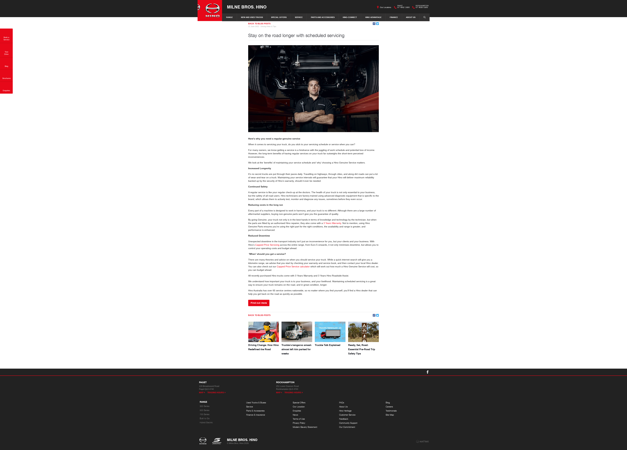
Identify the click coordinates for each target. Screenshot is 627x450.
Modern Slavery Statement (305, 427)
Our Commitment (347, 427)
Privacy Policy (299, 423)
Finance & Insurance (255, 415)
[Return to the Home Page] (203, 441)
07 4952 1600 (403, 7)
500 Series (204, 410)
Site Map (390, 415)
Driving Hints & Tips (268, 26)
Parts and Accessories (323, 17)
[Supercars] (216, 441)
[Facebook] (374, 23)
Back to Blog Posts (259, 24)
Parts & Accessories (255, 411)
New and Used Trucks (252, 17)
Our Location (299, 406)
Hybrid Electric (206, 422)
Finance (394, 17)
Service (299, 17)
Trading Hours (215, 392)
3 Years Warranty (332, 223)
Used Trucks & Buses (256, 402)
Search (424, 17)
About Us (410, 17)
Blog (388, 402)
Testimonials (391, 411)
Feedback (343, 419)
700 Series (204, 414)
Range (229, 17)
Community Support (348, 423)
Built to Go (204, 418)
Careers (389, 406)
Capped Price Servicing (267, 245)
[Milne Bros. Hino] (210, 10)
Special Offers (279, 17)
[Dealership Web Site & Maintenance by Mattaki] (422, 441)
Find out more (259, 303)
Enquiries (297, 411)
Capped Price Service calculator (293, 266)
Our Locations (385, 7)
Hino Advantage (373, 17)
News (295, 415)
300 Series (204, 406)
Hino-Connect (350, 17)
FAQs (341, 402)
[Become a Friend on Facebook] (427, 372)
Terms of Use (299, 419)
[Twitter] (377, 23)
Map (201, 392)
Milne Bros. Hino (246, 6)
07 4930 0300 (422, 7)
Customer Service (347, 415)
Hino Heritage (345, 411)
